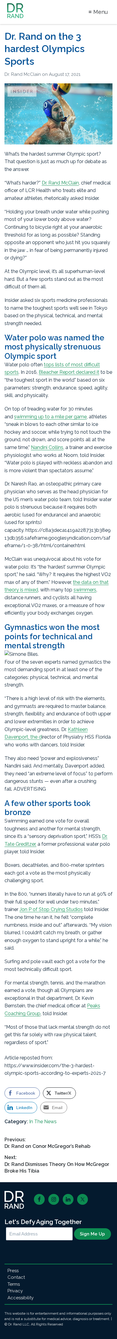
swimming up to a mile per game (50, 417)
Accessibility (21, 1297)
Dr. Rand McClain (23, 74)
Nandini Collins (47, 447)
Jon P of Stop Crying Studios (51, 909)
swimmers (85, 590)
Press (13, 1270)
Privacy (15, 1291)
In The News (43, 1121)
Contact (16, 1277)
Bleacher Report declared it (69, 372)
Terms (14, 1284)
